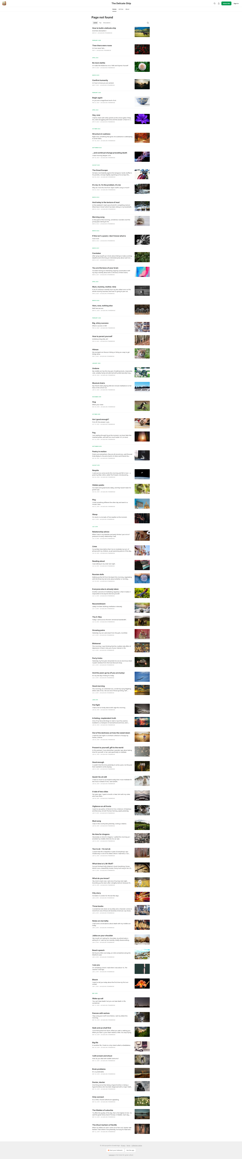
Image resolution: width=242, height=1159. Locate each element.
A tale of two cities (100, 792)
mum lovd (95, 238)
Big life (95, 1042)
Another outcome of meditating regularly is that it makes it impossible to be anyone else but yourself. (111, 593)
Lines (94, 546)
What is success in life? (99, 326)
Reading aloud (98, 561)
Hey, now (96, 115)
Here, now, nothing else (102, 306)
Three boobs (97, 906)
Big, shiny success (100, 323)
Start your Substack (116, 1150)
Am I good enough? (100, 419)
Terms (128, 1145)
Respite (95, 470)
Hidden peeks (98, 485)
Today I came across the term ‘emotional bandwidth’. (109, 620)
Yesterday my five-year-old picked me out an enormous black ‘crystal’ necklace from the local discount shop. (112, 662)
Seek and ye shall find (101, 1028)
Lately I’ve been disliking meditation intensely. (107, 606)
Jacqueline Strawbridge (105, 33)
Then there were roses (102, 45)
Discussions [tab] (106, 23)
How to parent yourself (102, 336)
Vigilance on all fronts (101, 806)
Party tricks (97, 658)
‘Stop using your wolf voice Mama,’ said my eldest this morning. (110, 1017)
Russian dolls (98, 574)
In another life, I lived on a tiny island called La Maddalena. (111, 1045)
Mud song (96, 821)
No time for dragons (101, 834)
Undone (95, 368)
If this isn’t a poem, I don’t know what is (109, 236)
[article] (121, 32)
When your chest (97, 405)
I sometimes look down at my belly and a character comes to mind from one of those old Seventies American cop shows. (112, 910)
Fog (93, 433)
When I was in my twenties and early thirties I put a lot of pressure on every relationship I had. (110, 535)
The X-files (97, 617)
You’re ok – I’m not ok (101, 849)
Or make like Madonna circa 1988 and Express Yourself (110, 65)
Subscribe (226, 3)
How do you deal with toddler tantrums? (105, 1058)
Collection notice (136, 1145)
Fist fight (96, 705)
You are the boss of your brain (105, 268)
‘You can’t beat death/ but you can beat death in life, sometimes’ (109, 1002)
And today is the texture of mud (105, 202)
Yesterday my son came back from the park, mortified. (110, 633)
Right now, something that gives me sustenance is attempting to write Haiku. (112, 137)
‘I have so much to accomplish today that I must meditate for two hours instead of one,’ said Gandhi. (112, 780)
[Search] (214, 3)
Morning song (98, 217)
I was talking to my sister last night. (103, 564)
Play (94, 500)
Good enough (98, 762)
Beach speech (98, 950)
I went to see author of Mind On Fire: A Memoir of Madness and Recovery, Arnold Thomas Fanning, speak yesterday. (111, 810)
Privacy (123, 1145)
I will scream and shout (102, 1056)
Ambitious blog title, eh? (100, 339)
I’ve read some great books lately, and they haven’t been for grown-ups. (111, 489)
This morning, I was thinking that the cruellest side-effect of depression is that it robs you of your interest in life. (111, 647)
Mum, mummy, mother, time (104, 287)
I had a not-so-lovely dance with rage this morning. (109, 707)
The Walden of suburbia (102, 1110)
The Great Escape (100, 170)
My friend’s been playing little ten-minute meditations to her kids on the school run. (111, 387)
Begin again (97, 98)
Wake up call (97, 998)
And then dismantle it (99, 31)
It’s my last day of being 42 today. (103, 675)
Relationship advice (100, 532)
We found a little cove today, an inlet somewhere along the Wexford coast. (111, 954)
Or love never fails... (98, 48)
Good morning (98, 686)
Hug (94, 402)
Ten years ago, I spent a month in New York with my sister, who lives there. (111, 795)
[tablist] (101, 23)
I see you (96, 965)
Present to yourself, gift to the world (107, 747)
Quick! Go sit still (99, 777)
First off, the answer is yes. (101, 422)
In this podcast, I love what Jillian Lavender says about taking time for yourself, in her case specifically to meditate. (112, 751)
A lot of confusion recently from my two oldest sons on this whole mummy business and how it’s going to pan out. (111, 290)
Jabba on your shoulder (102, 935)
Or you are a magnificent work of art (104, 100)
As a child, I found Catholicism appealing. (105, 1100)
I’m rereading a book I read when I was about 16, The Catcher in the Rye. (109, 968)
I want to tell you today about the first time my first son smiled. (110, 983)
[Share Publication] (219, 3)
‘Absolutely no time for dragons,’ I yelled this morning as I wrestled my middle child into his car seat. (111, 838)
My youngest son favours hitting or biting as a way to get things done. (111, 353)
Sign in (236, 3)
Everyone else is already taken (105, 589)
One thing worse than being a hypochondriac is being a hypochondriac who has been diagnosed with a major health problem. (112, 1086)
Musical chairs (98, 383)
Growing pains (98, 630)
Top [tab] (100, 23)
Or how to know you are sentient (103, 83)
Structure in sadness (101, 134)
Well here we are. (98, 308)
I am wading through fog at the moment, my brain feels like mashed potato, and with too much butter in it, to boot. (111, 436)
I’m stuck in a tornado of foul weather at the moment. (109, 517)
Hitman (95, 349)
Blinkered (96, 643)
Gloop (94, 514)
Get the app (130, 1150)
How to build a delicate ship (104, 28)
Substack (111, 1155)
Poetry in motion (99, 451)
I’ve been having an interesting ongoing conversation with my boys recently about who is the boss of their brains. (111, 271)
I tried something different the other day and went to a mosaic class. (110, 503)
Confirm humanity (100, 80)
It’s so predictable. (98, 1072)
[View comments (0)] (106, 35)
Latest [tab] (95, 23)
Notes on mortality (100, 921)
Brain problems (99, 1069)
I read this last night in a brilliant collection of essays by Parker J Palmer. (110, 736)
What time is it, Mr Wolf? (102, 864)
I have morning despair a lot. (101, 155)
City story (96, 893)
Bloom (95, 980)
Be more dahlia (98, 63)
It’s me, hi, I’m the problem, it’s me (106, 185)
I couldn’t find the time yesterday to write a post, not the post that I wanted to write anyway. (112, 766)
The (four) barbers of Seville (104, 1125)
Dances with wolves (101, 1013)
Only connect (98, 1097)
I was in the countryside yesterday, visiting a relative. (109, 824)
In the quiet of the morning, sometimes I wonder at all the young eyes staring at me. (111, 221)
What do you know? (101, 878)
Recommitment (98, 604)
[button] (114, 9)
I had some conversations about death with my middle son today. (111, 924)
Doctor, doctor (98, 1082)
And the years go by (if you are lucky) (108, 673)
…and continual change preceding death (109, 153)
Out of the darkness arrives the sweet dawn (111, 733)
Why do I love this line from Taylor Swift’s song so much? (110, 187)
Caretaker (96, 253)
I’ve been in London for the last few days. (105, 896)
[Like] (93, 124)
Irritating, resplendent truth (104, 718)
